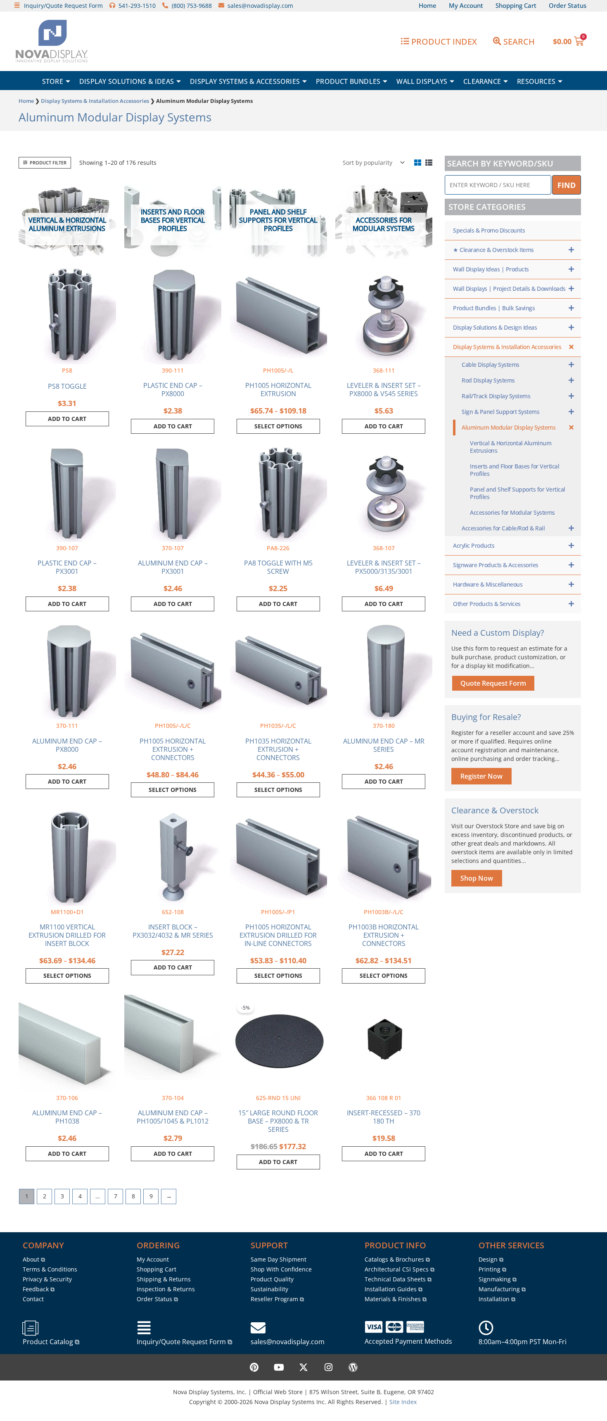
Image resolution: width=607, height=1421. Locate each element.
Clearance (482, 81)
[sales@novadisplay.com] (258, 1328)
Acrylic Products (473, 545)
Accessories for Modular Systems (512, 512)
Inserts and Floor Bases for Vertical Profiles (514, 470)
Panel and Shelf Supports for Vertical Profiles (517, 493)
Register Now (481, 776)
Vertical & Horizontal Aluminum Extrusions (510, 446)
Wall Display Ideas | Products (491, 269)
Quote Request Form (493, 683)
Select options (278, 426)
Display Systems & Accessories (245, 81)
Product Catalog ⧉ (51, 1341)
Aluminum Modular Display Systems (508, 427)
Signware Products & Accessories (495, 565)
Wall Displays (421, 81)
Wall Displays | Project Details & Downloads (509, 288)
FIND (566, 185)
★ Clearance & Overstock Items (493, 250)
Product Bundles (348, 81)
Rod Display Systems (488, 380)
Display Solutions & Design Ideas (495, 327)
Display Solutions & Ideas (126, 81)
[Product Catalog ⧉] (30, 1328)
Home (26, 101)
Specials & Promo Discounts (489, 230)
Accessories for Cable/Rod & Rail (503, 528)
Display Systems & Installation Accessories (95, 101)
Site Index (403, 1402)
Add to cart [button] (67, 419)
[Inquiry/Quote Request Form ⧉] (144, 1328)
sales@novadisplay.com (288, 1341)
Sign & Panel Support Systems (500, 412)
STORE (52, 81)
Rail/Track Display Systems (496, 396)
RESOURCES (536, 81)
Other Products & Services (487, 604)
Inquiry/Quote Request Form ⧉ (184, 1341)
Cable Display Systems (490, 364)
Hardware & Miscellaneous (487, 584)
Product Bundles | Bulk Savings (494, 308)
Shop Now (476, 878)
